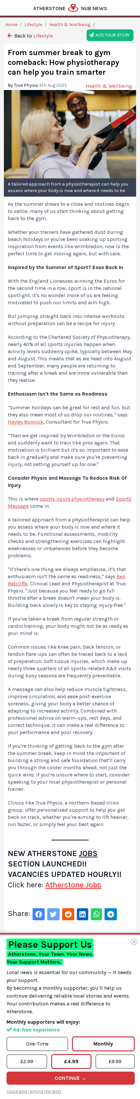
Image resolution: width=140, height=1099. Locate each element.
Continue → (70, 1078)
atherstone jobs (73, 884)
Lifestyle (33, 24)
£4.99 (71, 1061)
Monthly (103, 1044)
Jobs (88, 853)
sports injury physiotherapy (72, 499)
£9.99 (115, 1061)
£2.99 (27, 1061)
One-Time (37, 1044)
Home (11, 24)
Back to (33, 36)
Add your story (112, 35)
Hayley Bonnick (25, 422)
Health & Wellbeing (69, 24)
